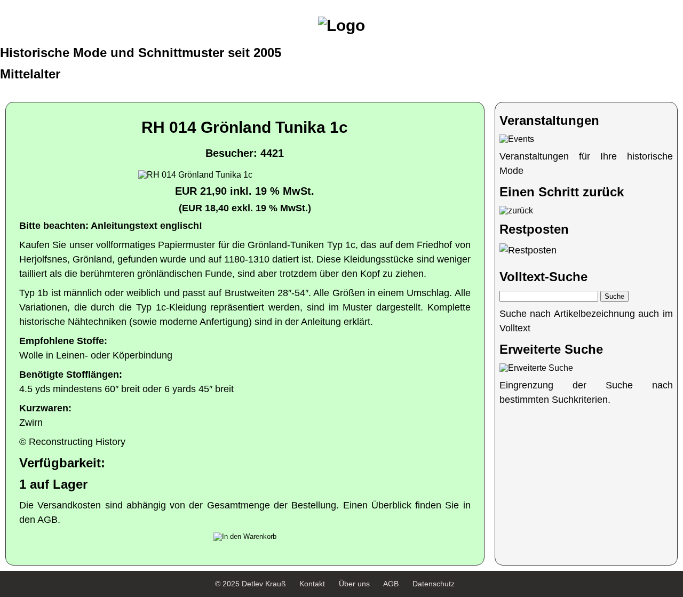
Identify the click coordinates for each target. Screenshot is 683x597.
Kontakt (312, 583)
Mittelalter (30, 74)
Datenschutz (433, 583)
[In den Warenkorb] (244, 536)
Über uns (354, 583)
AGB (391, 583)
